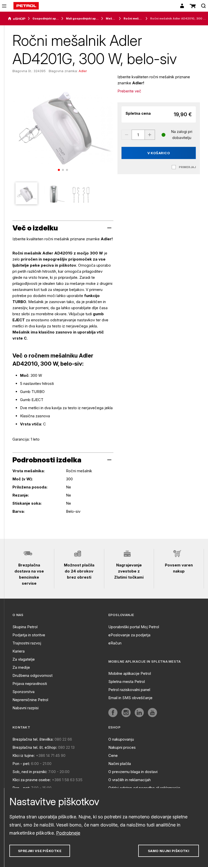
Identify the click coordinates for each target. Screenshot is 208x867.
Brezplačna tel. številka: (33, 739)
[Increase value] (150, 135)
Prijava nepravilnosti (29, 683)
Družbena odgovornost (32, 675)
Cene (113, 755)
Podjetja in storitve (28, 635)
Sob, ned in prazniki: (29, 771)
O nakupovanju (121, 739)
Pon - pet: (21, 763)
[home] (26, 6)
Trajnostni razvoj (26, 643)
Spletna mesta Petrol (126, 681)
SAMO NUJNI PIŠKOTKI (168, 851)
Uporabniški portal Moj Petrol (133, 626)
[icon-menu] (4, 6)
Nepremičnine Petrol (30, 699)
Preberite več (129, 91)
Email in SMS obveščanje (130, 697)
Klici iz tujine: (23, 755)
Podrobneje (68, 833)
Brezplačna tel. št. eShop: (34, 747)
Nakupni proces (122, 747)
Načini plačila (119, 763)
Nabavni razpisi (25, 707)
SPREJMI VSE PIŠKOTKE (39, 851)
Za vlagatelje (23, 659)
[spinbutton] (138, 135)
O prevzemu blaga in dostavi (133, 771)
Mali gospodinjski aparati (82, 18)
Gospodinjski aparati (45, 18)
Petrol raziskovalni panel (129, 689)
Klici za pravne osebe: (31, 779)
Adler (83, 71)
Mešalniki (111, 18)
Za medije (21, 667)
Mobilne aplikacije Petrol (129, 673)
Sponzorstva (23, 691)
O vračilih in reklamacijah (129, 779)
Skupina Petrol (25, 626)
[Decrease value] (127, 135)
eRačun (115, 643)
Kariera (18, 651)
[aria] (16, 19)
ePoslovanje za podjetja (129, 635)
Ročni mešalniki (133, 18)
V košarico (158, 153)
